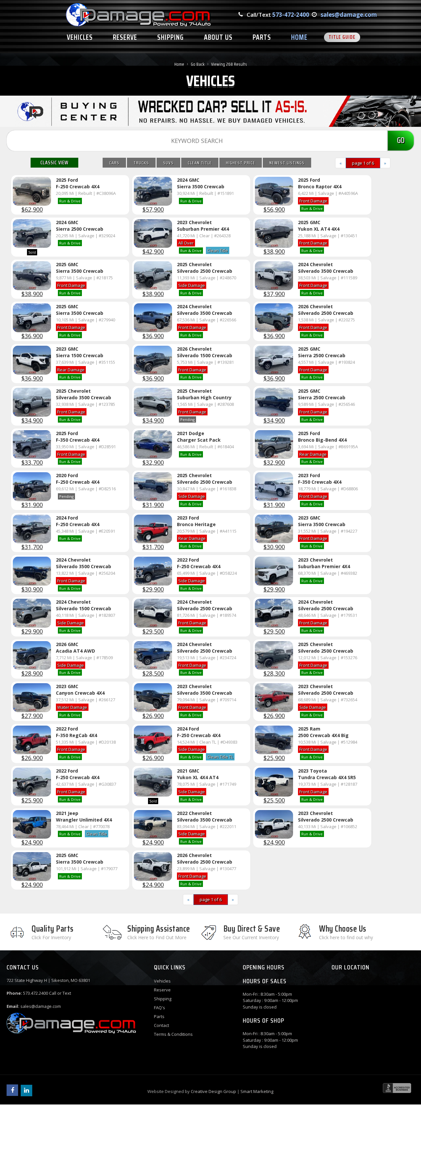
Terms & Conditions (173, 1034)
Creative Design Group (213, 1091)
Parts (159, 1016)
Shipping (162, 999)
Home (179, 64)
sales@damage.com (349, 14)
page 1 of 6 (363, 163)
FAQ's (159, 1007)
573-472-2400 (290, 14)
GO (401, 140)
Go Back (198, 64)
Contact (161, 1025)
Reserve (162, 990)
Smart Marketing (256, 1091)
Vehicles (162, 981)
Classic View (54, 162)
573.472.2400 (35, 993)
